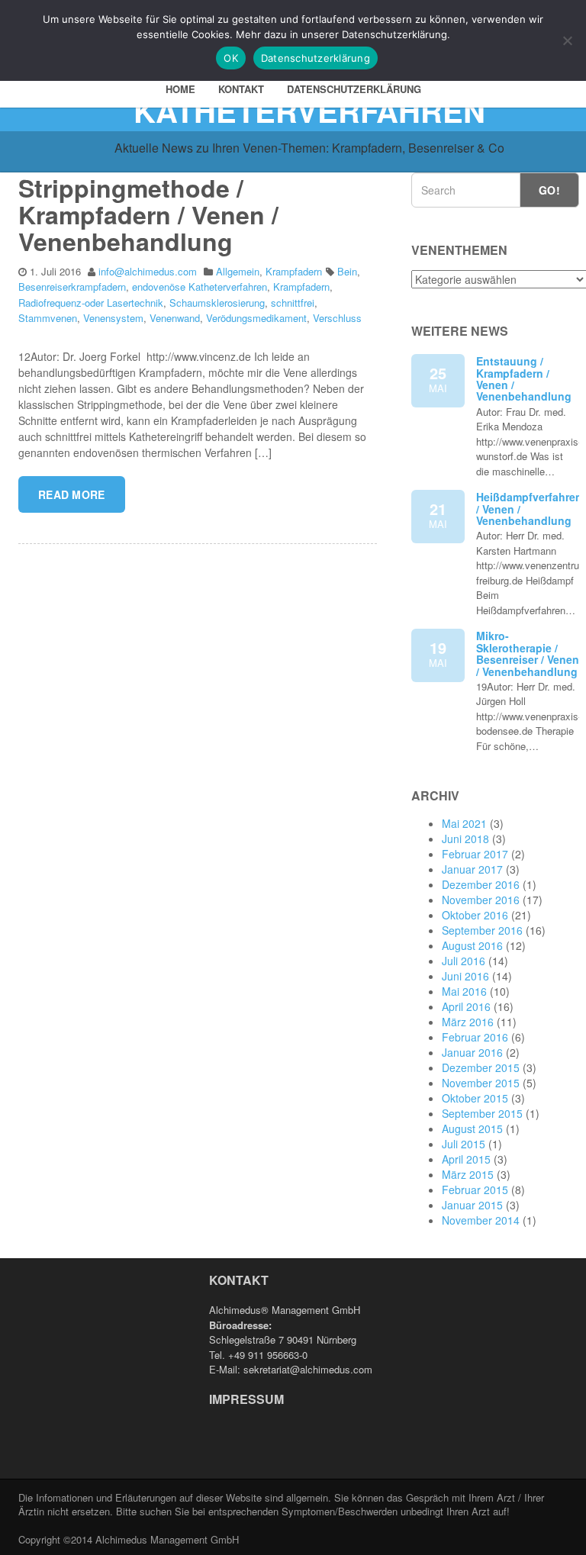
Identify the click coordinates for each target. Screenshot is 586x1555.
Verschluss (337, 318)
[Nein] (567, 40)
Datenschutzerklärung (354, 89)
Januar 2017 (472, 869)
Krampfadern (294, 271)
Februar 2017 (475, 853)
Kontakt (241, 89)
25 (438, 378)
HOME (180, 89)
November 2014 (481, 1220)
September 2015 (482, 1113)
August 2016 (472, 945)
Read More (71, 494)
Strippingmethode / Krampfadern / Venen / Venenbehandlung (148, 214)
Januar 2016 (472, 1052)
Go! (549, 190)
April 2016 (466, 1006)
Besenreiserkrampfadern (72, 286)
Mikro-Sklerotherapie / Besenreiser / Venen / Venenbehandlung (527, 653)
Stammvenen (47, 318)
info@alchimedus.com (147, 271)
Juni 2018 (465, 838)
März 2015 (468, 1174)
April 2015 (466, 1159)
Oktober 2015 (475, 1098)
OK (231, 58)
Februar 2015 (475, 1189)
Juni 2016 (465, 976)
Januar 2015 (472, 1204)
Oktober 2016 (475, 914)
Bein (347, 271)
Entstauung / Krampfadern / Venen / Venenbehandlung (524, 378)
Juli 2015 (463, 1143)
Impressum (246, 1399)
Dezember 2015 (481, 1067)
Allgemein (237, 271)
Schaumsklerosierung (217, 302)
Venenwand (175, 318)
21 (438, 514)
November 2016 (481, 899)
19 (438, 653)
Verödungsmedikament (256, 318)
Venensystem (113, 318)
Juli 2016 (463, 960)
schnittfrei (292, 302)
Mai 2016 (464, 991)
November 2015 (481, 1082)
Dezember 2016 (481, 884)
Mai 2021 (464, 823)
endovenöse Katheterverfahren (199, 286)
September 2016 (482, 930)
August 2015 (472, 1128)
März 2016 (468, 1021)
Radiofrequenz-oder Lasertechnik (90, 302)
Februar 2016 (475, 1037)
